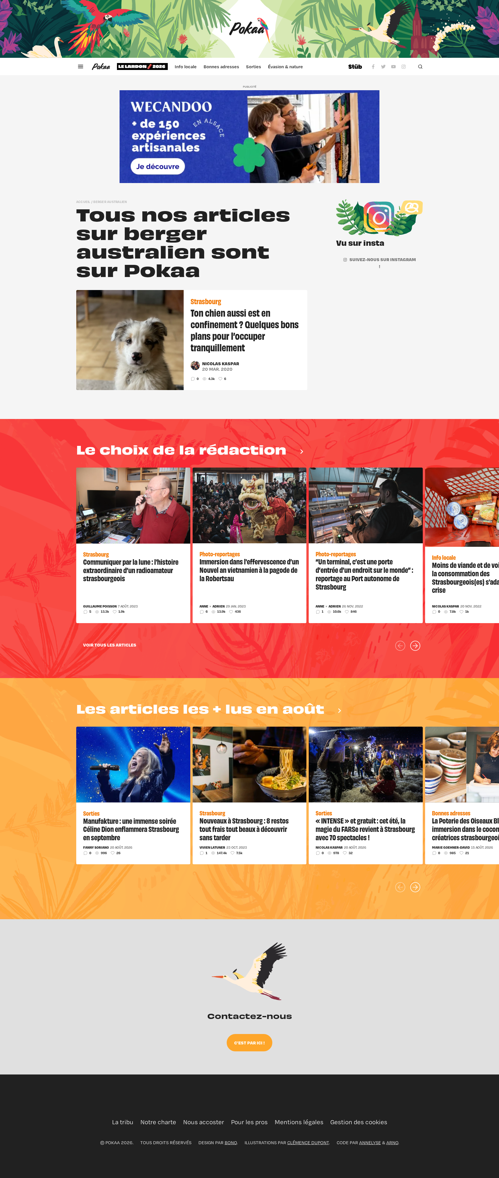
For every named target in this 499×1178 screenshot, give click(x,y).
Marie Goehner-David (451, 847)
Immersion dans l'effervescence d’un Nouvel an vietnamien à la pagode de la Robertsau (249, 570)
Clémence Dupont (308, 1142)
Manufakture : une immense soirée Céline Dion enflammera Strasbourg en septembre (131, 829)
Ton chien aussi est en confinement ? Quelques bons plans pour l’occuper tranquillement (245, 329)
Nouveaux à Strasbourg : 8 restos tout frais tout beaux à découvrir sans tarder (244, 829)
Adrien (219, 606)
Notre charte (158, 1122)
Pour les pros (249, 1122)
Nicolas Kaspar (220, 363)
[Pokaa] (249, 29)
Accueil (83, 202)
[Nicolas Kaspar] (195, 365)
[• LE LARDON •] (142, 66)
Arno (392, 1142)
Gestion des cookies (358, 1122)
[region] (229, 66)
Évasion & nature (285, 66)
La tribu (122, 1122)
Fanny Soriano (96, 847)
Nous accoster (203, 1122)
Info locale (186, 66)
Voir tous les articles (109, 645)
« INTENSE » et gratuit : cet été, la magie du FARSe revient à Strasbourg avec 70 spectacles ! (365, 829)
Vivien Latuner (212, 847)
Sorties (253, 66)
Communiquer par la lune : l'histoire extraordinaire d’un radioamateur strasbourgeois (130, 570)
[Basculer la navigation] (80, 66)
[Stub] (355, 66)
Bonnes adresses (221, 66)
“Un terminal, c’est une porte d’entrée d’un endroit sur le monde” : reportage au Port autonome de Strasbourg (364, 574)
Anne (204, 606)
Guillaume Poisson (100, 606)
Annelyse (370, 1142)
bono (231, 1142)
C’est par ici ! (249, 1043)
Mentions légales (299, 1122)
